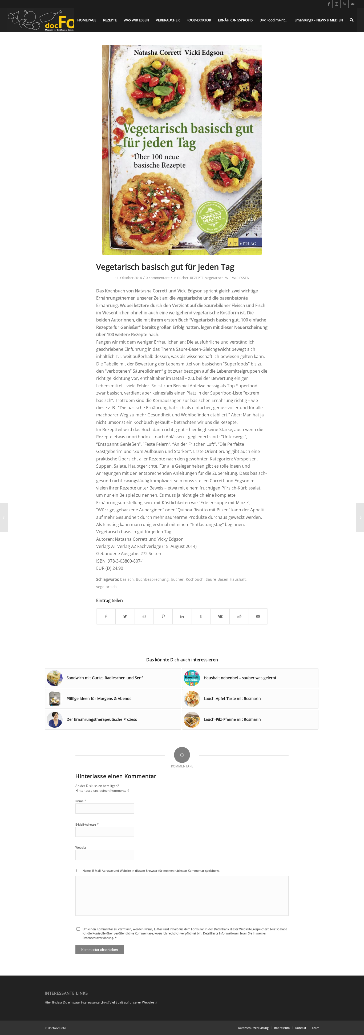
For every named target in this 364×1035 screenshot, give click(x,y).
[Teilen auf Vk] (220, 616)
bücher (177, 579)
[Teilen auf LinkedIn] (182, 616)
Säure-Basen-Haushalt (226, 579)
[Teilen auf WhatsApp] (144, 616)
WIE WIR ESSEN (237, 277)
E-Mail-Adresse (87, 824)
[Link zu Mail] (353, 4)
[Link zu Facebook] (329, 4)
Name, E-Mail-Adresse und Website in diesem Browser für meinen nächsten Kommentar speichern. (151, 871)
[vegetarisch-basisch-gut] (182, 150)
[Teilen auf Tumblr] (201, 616)
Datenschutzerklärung (98, 938)
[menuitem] (87, 20)
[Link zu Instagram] (337, 4)
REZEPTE (197, 277)
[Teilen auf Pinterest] (163, 616)
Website (80, 847)
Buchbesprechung (152, 579)
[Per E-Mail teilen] (258, 616)
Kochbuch (195, 579)
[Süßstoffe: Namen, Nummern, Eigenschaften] (4, 517)
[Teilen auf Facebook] (105, 616)
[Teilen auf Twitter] (125, 616)
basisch (127, 579)
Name (80, 800)
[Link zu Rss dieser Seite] (345, 4)
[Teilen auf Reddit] (239, 616)
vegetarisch (106, 586)
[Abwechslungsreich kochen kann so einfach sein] (360, 517)
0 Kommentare (157, 277)
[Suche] (351, 20)
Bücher (182, 277)
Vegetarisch (214, 277)
